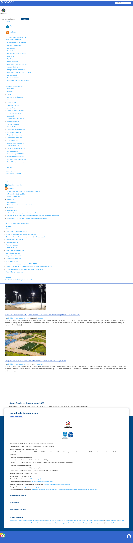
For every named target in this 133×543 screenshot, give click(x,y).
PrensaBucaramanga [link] (16, 517)
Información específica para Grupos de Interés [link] (23, 213)
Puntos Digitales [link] (13, 124)
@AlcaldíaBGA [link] (14, 502)
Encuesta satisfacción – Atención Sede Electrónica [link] (24, 269)
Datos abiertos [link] (12, 61)
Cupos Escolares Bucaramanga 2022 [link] (26, 403)
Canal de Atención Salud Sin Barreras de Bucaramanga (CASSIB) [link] (16, 151)
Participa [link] (10, 59)
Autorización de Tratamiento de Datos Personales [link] (27, 520)
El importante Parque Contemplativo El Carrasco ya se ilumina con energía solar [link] (35, 361)
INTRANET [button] (4, 6)
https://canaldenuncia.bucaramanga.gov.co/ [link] (57, 484)
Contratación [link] (12, 51)
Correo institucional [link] (14, 45)
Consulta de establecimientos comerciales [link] (13, 105)
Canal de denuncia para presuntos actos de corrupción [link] (15, 113)
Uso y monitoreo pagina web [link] (93, 523)
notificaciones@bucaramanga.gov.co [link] (42, 481)
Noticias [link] (40, 318)
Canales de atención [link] (14, 137)
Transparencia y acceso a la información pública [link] (16, 38)
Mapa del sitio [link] (110, 523)
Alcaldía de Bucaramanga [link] (16, 318)
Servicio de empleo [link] (14, 132)
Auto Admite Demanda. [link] (15, 162)
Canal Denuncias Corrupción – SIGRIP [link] (13, 173)
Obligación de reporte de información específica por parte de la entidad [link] (19, 72)
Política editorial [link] (111, 520)
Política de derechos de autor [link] (41, 523)
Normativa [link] (11, 48)
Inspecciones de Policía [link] (15, 119)
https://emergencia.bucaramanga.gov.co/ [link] (30, 487)
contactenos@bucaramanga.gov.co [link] (33, 479)
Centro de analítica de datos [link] (16, 231)
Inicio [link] (8, 22)
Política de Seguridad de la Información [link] (68, 523)
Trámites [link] (10, 92)
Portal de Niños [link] (12, 127)
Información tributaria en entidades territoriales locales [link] (27, 218)
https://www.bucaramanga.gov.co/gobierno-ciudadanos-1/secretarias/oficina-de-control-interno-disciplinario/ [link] (65, 489)
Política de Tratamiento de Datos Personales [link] (62, 520)
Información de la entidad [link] (16, 43)
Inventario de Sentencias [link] (16, 129)
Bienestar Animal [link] (13, 121)
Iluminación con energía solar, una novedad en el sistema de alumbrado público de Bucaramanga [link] (42, 315)
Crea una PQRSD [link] (13, 140)
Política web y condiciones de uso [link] (91, 520)
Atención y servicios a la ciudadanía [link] (14, 87)
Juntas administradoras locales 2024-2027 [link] (21, 264)
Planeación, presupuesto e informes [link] (20, 205)
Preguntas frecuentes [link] (15, 135)
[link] (7, 3)
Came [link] (9, 94)
